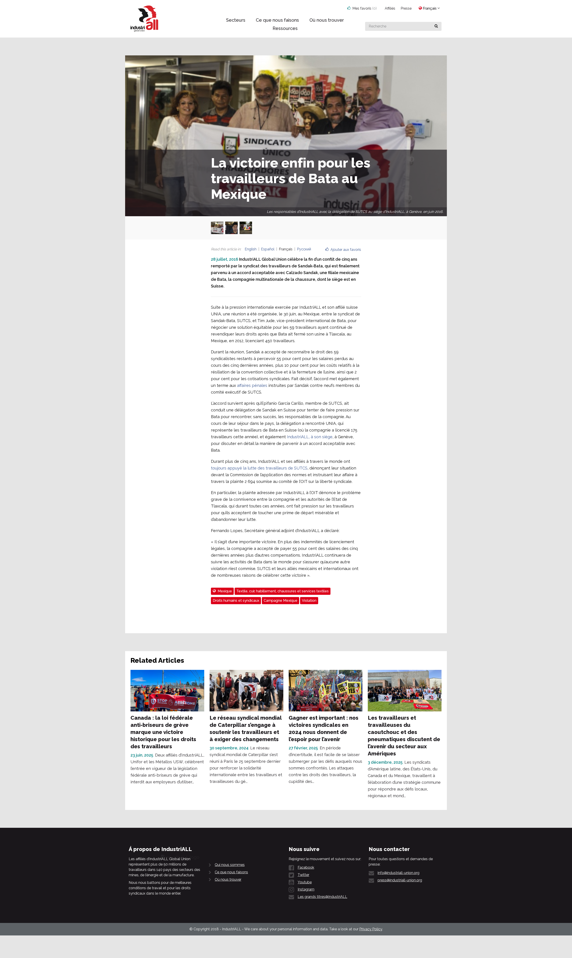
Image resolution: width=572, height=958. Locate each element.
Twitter (303, 875)
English (251, 249)
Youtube (305, 882)
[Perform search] (436, 26)
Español (267, 249)
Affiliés (390, 8)
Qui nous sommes (230, 865)
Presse (406, 8)
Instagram (306, 889)
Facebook (306, 867)
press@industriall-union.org (400, 880)
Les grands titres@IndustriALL (322, 897)
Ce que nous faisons (231, 872)
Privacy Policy (370, 929)
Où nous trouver (228, 879)
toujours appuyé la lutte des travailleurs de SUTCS (259, 468)
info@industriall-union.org (398, 873)
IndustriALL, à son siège (309, 436)
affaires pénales (252, 385)
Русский (304, 249)
